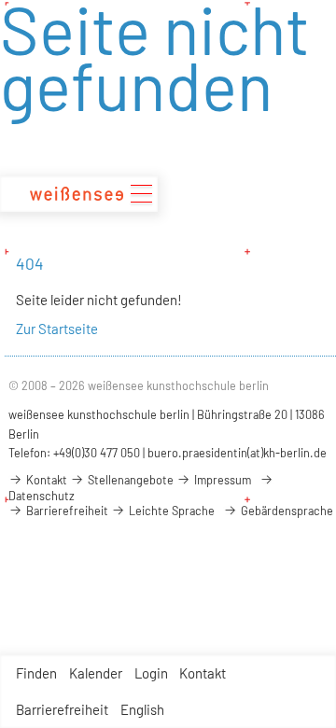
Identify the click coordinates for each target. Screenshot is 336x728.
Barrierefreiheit (62, 709)
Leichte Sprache (170, 510)
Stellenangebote (129, 479)
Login (151, 673)
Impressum (221, 479)
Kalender (95, 673)
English (142, 709)
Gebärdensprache (285, 510)
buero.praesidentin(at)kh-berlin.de (237, 452)
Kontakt (202, 673)
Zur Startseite (57, 328)
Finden (36, 673)
